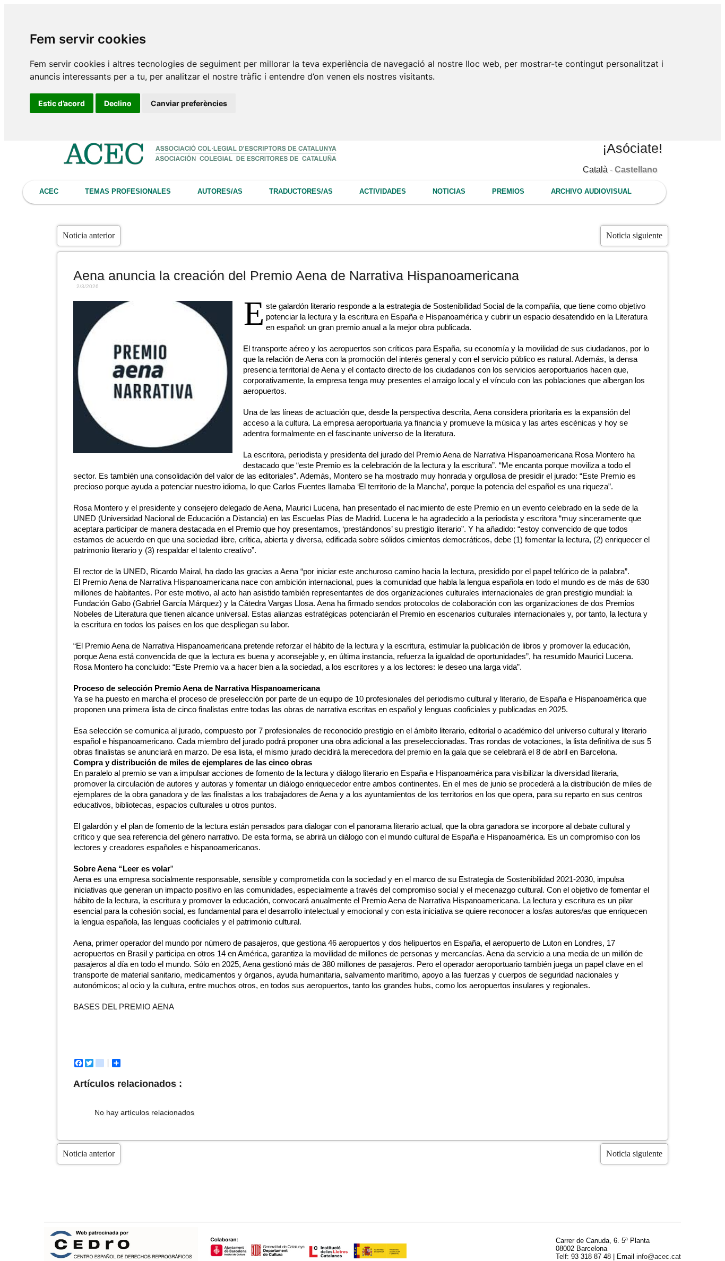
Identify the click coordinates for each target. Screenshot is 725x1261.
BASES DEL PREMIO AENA (123, 1006)
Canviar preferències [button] (189, 103)
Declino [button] (118, 103)
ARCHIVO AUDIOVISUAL (591, 191)
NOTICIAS (449, 191)
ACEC (48, 191)
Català (595, 169)
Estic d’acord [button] (61, 103)
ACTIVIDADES (382, 191)
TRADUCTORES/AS (301, 191)
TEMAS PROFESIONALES (128, 191)
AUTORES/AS (220, 191)
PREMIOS (508, 191)
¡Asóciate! (632, 148)
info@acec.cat (658, 1256)
